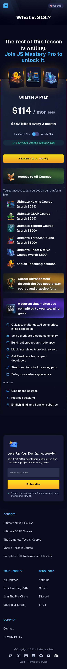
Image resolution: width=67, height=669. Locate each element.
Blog (22, 661)
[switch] (35, 134)
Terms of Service (37, 661)
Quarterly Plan (22, 134)
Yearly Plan (47, 134)
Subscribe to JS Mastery (33, 158)
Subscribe (33, 484)
